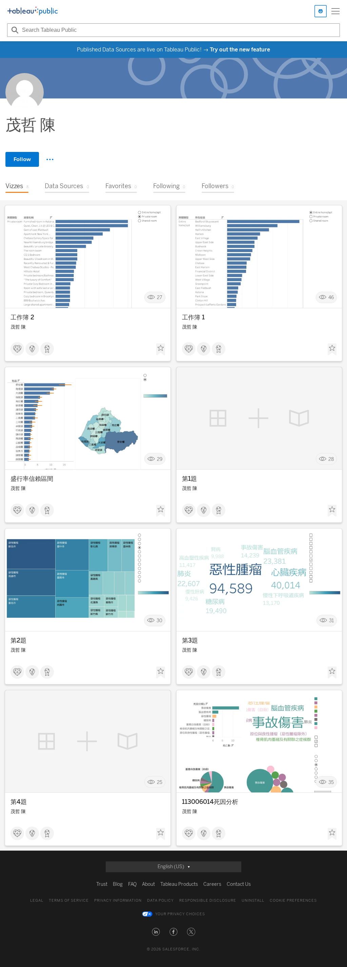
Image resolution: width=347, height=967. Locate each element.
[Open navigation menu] (335, 11)
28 (331, 459)
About (148, 884)
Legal (36, 900)
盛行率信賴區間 (32, 478)
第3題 (190, 640)
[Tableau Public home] (32, 11)
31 (331, 621)
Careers (212, 884)
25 (159, 782)
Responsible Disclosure (207, 900)
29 (159, 459)
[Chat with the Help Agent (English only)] (320, 11)
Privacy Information (118, 900)
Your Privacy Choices (180, 914)
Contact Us (239, 884)
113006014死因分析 (210, 802)
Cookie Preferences (293, 900)
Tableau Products (179, 884)
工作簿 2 (22, 317)
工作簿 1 (193, 317)
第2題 (18, 640)
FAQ (132, 884)
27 (159, 297)
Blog (118, 884)
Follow (22, 159)
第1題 (189, 478)
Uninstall (253, 900)
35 (331, 782)
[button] (155, 931)
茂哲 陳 (18, 327)
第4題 (19, 802)
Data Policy (160, 900)
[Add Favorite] (160, 349)
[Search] (13, 30)
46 (331, 297)
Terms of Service (69, 900)
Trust (101, 884)
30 (159, 621)
